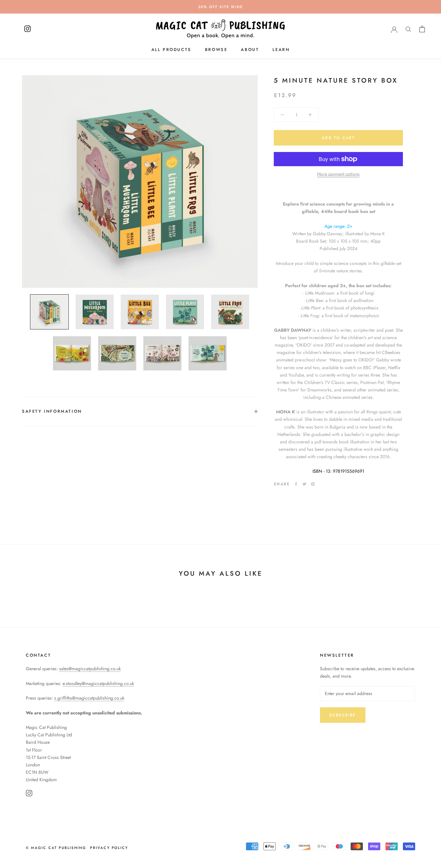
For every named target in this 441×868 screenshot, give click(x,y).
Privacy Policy (109, 847)
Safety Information (52, 411)
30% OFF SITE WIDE (220, 6)
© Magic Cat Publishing (56, 847)
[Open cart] (422, 29)
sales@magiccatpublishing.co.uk (90, 668)
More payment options (338, 174)
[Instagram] (29, 794)
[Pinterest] (313, 484)
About (250, 49)
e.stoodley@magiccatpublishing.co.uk (98, 683)
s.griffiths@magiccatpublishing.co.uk (89, 698)
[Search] (408, 29)
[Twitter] (304, 484)
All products (171, 49)
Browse (216, 49)
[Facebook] (296, 484)
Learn (281, 49)
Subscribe (342, 715)
